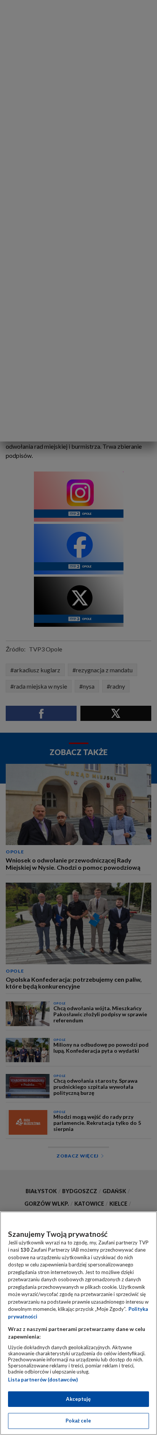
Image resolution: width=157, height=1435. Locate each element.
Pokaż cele (78, 1421)
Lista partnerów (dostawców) (43, 1380)
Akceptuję (78, 1399)
